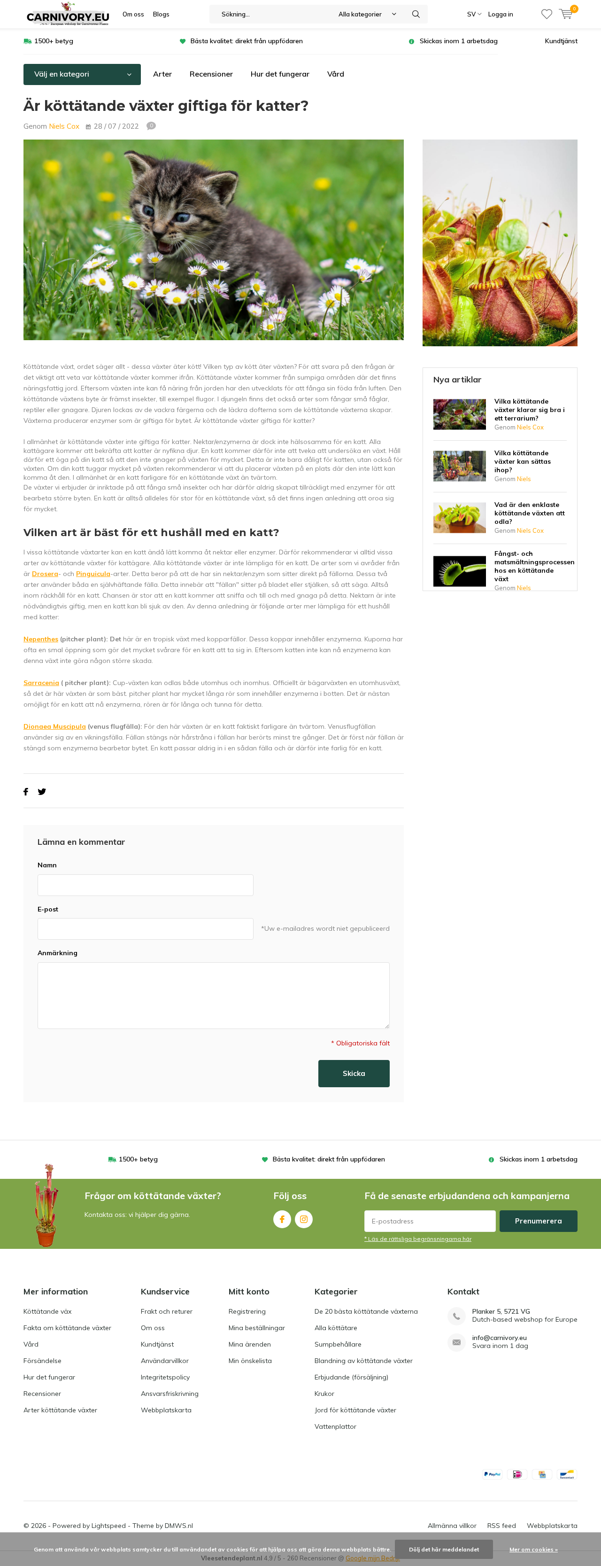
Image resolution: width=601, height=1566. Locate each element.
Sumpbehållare (338, 1344)
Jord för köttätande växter (355, 1410)
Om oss (133, 14)
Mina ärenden (250, 1344)
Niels (524, 479)
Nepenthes (40, 639)
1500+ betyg (53, 41)
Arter (162, 73)
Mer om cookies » (533, 1549)
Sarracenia (41, 682)
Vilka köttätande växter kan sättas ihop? (522, 461)
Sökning (416, 14)
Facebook (282, 1219)
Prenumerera (538, 1220)
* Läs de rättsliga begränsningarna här (417, 1238)
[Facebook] (25, 792)
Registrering (247, 1311)
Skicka (354, 1073)
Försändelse (42, 1360)
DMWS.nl (179, 1525)
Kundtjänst (561, 41)
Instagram (304, 1219)
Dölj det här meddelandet (444, 1549)
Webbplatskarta (166, 1410)
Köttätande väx (47, 1311)
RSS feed (501, 1525)
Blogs (161, 14)
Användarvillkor (165, 1360)
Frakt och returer (167, 1311)
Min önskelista (250, 1360)
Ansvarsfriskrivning (170, 1393)
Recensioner (211, 73)
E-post (48, 909)
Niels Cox (64, 126)
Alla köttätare (336, 1328)
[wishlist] (546, 14)
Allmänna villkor (452, 1525)
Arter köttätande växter (60, 1410)
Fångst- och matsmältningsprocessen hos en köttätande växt (534, 566)
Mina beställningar (257, 1328)
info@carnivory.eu (499, 1338)
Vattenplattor (335, 1426)
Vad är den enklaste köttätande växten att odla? (529, 513)
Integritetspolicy (165, 1377)
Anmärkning (57, 953)
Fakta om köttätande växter (67, 1328)
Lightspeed (109, 1525)
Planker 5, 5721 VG (501, 1312)
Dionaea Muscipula (54, 726)
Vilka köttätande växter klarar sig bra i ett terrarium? (529, 409)
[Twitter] (42, 792)
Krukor (324, 1393)
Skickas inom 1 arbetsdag (459, 41)
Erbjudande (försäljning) (351, 1377)
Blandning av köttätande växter (364, 1360)
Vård (335, 73)
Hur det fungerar (280, 73)
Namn (47, 865)
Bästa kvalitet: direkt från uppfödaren (247, 41)
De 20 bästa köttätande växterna (366, 1311)
